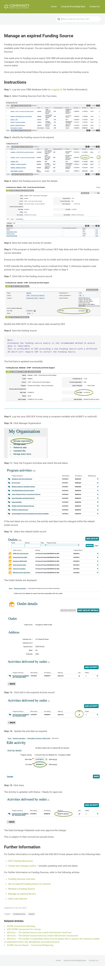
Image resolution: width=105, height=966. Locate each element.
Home (54, 6)
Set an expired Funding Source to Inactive (29, 884)
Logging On (57, 89)
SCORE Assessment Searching (21, 926)
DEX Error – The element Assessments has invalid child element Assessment (42, 935)
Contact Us (95, 6)
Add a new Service (17, 898)
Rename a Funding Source (21, 888)
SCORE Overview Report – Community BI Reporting (30, 945)
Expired (31, 914)
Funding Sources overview (21, 879)
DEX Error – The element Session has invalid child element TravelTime (39, 932)
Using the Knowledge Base (73, 6)
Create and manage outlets (22, 865)
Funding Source (19, 914)
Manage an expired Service (22, 893)
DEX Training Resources (20, 861)
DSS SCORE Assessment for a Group (24, 929)
